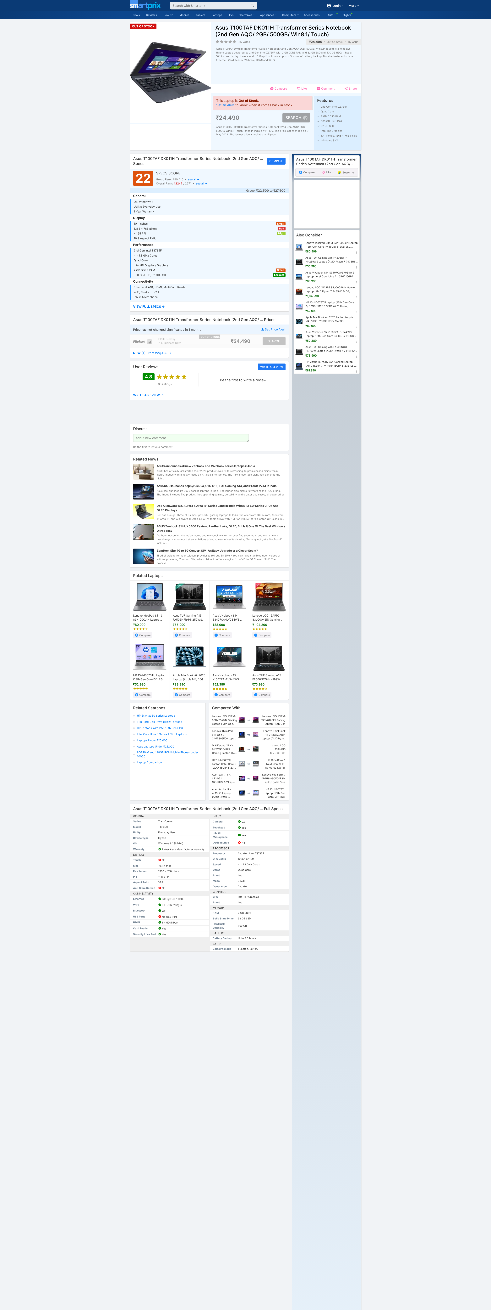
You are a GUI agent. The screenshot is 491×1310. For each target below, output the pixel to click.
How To (168, 15)
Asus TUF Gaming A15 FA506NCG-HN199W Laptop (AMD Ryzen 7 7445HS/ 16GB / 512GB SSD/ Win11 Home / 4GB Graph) (267, 677)
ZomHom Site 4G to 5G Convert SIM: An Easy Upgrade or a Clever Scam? (207, 550)
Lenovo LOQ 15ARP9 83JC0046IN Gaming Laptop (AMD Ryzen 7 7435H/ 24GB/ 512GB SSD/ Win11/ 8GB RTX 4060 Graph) (266, 618)
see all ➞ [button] (193, 179)
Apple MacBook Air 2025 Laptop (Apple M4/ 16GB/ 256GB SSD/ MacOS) (189, 677)
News (136, 15)
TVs (231, 15)
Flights (347, 15)
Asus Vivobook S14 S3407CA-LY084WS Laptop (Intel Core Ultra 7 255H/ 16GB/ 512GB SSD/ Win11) (229, 618)
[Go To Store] (142, 341)
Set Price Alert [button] (275, 329)
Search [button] (293, 117)
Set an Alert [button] (225, 105)
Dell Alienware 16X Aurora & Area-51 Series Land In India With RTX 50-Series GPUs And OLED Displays (218, 508)
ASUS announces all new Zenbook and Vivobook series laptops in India (206, 466)
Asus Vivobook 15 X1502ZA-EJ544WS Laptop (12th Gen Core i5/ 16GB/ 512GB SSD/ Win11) (227, 677)
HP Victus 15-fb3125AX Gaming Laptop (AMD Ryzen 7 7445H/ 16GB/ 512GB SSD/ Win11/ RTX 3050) (330, 364)
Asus (355, 41)
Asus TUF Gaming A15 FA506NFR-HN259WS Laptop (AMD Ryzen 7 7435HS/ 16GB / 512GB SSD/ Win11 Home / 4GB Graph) (188, 618)
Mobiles (184, 15)
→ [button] (152, 353)
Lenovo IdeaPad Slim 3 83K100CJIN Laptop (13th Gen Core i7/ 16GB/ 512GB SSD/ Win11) (149, 618)
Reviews (151, 15)
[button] (209, 307)
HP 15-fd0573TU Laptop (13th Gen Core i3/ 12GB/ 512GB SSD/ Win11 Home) (149, 677)
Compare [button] (276, 161)
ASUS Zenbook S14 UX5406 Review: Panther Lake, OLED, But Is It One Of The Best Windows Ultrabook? (221, 529)
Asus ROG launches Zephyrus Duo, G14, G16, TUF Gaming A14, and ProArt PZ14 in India (217, 486)
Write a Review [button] (271, 367)
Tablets (200, 15)
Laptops (217, 15)
